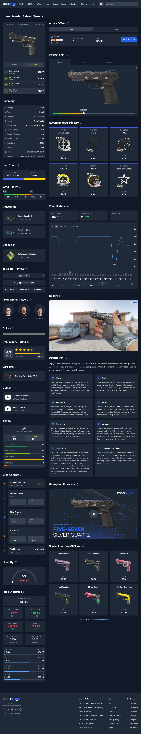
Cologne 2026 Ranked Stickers (90, 704)
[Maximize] (135, 68)
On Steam (40, 24)
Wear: (16, 283)
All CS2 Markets (132, 724)
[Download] (52, 347)
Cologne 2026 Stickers (87, 720)
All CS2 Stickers (132, 708)
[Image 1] (85, 348)
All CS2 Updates (132, 727)
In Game (10, 24)
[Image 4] (95, 348)
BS (41, 197)
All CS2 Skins (131, 704)
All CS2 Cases (132, 712)
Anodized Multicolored (35, 125)
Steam (56, 37)
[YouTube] (17, 709)
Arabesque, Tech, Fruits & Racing (91, 708)
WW (33, 197)
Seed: (20, 276)
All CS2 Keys (131, 716)
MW (16, 197)
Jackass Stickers (85, 712)
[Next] (43, 275)
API (110, 704)
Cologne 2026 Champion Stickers (91, 716)
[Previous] (4, 275)
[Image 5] (99, 348)
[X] (9, 709)
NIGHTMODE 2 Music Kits (88, 724)
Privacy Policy (114, 720)
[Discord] (5, 709)
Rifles (39, 4)
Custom (37, 290)
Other (92, 4)
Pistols (21, 4)
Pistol (41, 112)
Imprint (111, 727)
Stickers (84, 4)
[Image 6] (102, 348)
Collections (73, 4)
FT (25, 197)
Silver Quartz (38, 121)
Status (111, 712)
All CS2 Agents (132, 720)
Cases (63, 4)
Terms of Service (115, 716)
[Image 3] (92, 348)
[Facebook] (13, 709)
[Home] (10, 4)
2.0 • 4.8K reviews (57, 43)
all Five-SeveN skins (101, 619)
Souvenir (33, 65)
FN (8, 197)
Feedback (112, 708)
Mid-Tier (30, 4)
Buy (71, 29)
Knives (46, 4)
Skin (42, 108)
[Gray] (24, 334)
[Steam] (21, 709)
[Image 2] (88, 348)
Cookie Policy (114, 724)
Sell (116, 29)
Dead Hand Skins (85, 727)
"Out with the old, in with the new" (30, 156)
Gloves (55, 4)
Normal (14, 65)
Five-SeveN (39, 116)
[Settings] (101, 4)
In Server (24, 24)
